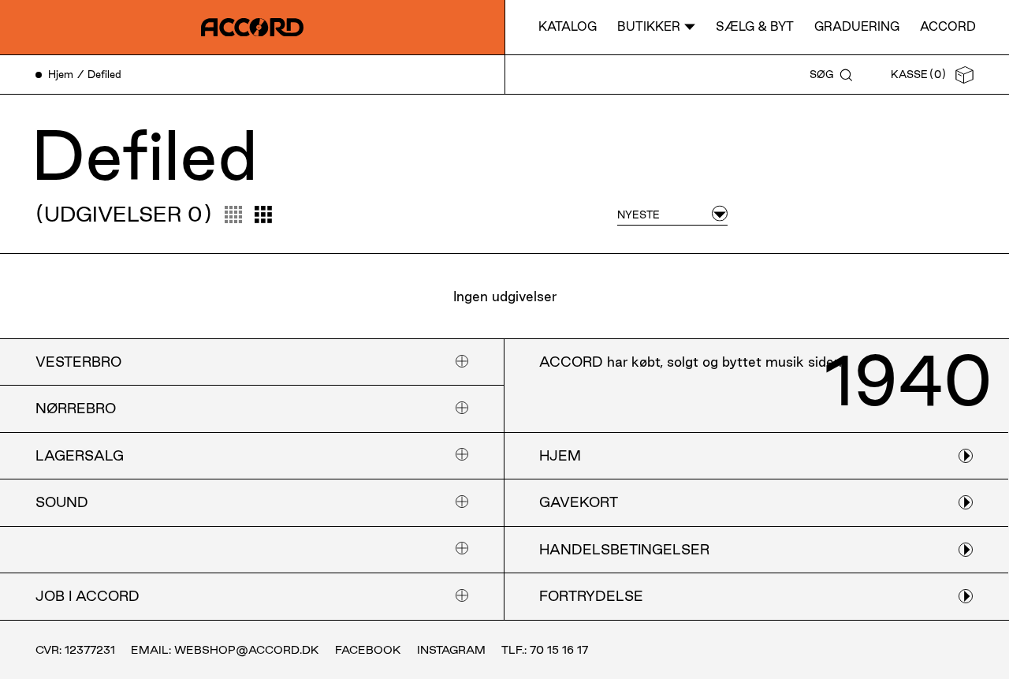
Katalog (567, 26)
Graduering (856, 26)
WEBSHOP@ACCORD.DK (246, 650)
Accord (948, 26)
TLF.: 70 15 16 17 (544, 650)
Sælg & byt (755, 26)
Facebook (368, 650)
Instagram (451, 650)
